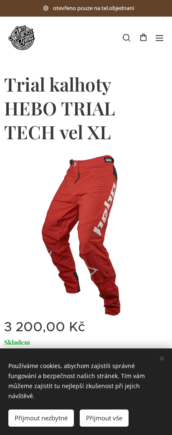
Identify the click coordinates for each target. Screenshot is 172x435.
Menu (159, 37)
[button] (126, 37)
